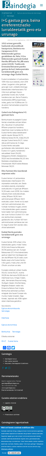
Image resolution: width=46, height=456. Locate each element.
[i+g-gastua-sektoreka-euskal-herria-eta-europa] (38, 77)
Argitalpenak (7, 13)
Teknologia (16, 332)
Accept (4, 453)
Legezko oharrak (10, 403)
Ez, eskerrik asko (14, 453)
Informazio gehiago (7, 449)
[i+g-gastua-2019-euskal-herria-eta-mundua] (38, 58)
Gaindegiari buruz (11, 359)
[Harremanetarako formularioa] (12, 390)
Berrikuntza (6, 332)
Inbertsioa (5, 318)
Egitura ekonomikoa (9, 325)
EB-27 (4, 341)
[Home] (19, 5)
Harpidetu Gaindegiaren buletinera (16, 363)
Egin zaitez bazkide (11, 361)
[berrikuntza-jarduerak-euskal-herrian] (38, 45)
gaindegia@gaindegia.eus (10, 383)
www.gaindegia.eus (8, 388)
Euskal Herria (13, 341)
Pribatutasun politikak (12, 414)
